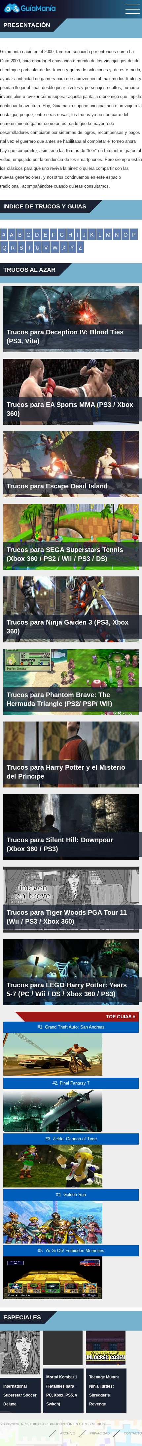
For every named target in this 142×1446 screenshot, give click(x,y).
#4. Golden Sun (71, 1194)
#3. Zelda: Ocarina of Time (71, 1138)
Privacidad (99, 1433)
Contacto (133, 1433)
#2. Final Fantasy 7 (71, 1083)
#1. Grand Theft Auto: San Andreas (71, 1027)
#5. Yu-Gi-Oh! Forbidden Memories (71, 1250)
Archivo (67, 1433)
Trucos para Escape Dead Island (57, 486)
